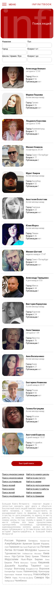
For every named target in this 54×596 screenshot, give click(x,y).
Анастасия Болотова (36, 199)
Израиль (45, 543)
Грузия (36, 543)
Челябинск (21, 580)
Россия (9, 540)
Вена (47, 560)
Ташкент (36, 565)
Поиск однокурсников (12, 478)
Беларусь (33, 541)
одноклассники (44, 522)
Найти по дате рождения (38, 485)
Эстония (18, 550)
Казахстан (44, 541)
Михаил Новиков (34, 147)
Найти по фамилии (35, 496)
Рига (16, 562)
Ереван (35, 556)
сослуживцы (26, 524)
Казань (19, 571)
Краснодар (43, 571)
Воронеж (44, 568)
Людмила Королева (36, 121)
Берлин (39, 559)
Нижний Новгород (23, 574)
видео (5, 529)
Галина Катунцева (35, 408)
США (6, 547)
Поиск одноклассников (13, 474)
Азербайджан (13, 543)
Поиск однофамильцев (13, 496)
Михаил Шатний (34, 252)
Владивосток (32, 569)
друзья (36, 527)
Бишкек (8, 562)
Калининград (30, 571)
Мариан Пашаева (34, 95)
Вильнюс (24, 563)
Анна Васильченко (35, 356)
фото (48, 527)
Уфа (47, 577)
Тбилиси (44, 556)
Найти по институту (35, 478)
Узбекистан (27, 554)
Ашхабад (23, 565)
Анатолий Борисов (35, 435)
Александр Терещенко (37, 278)
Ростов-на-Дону (26, 578)
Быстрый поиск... (27, 463)
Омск (8, 577)
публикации (14, 529)
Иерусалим (11, 559)
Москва (37, 554)
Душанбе (10, 565)
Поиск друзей (8, 485)
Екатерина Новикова (36, 382)
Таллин (33, 563)
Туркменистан (12, 553)
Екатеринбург (10, 572)
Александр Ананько (36, 68)
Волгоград (19, 568)
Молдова (31, 550)
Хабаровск (9, 581)
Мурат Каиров (33, 173)
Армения (27, 543)
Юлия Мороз (32, 225)
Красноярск (9, 575)
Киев (46, 553)
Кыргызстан (34, 547)
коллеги (27, 527)
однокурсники (9, 524)
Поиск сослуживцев (11, 482)
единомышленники (11, 527)
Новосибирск (41, 574)
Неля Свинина (33, 330)
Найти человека (34, 492)
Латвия (44, 546)
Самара (39, 577)
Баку (28, 556)
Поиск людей (8, 492)
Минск (7, 556)
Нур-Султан (18, 556)
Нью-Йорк (26, 559)
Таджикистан (43, 550)
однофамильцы (43, 524)
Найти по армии (33, 482)
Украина (21, 540)
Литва (8, 549)
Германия (14, 546)
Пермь (14, 578)
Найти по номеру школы (37, 474)
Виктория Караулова (36, 304)
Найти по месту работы (37, 489)
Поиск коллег (8, 489)
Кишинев (43, 562)
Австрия (24, 547)
